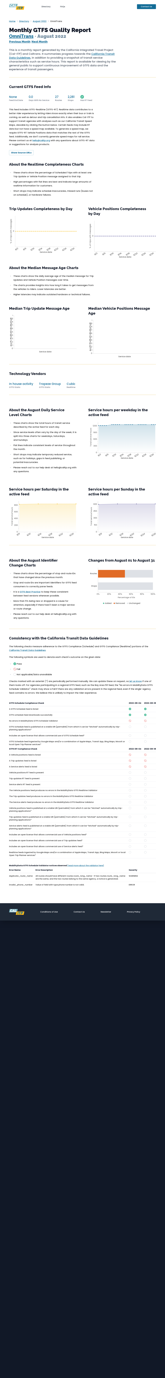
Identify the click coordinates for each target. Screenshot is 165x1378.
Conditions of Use (49, 911)
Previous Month (19, 41)
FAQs (62, 6)
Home (12, 21)
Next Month (40, 41)
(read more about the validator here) (85, 865)
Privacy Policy (133, 911)
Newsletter (106, 911)
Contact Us (146, 6)
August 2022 (40, 21)
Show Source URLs (21, 152)
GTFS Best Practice (30, 591)
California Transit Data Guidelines (27, 650)
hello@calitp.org (41, 140)
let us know (135, 681)
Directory (46, 6)
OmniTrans (21, 36)
